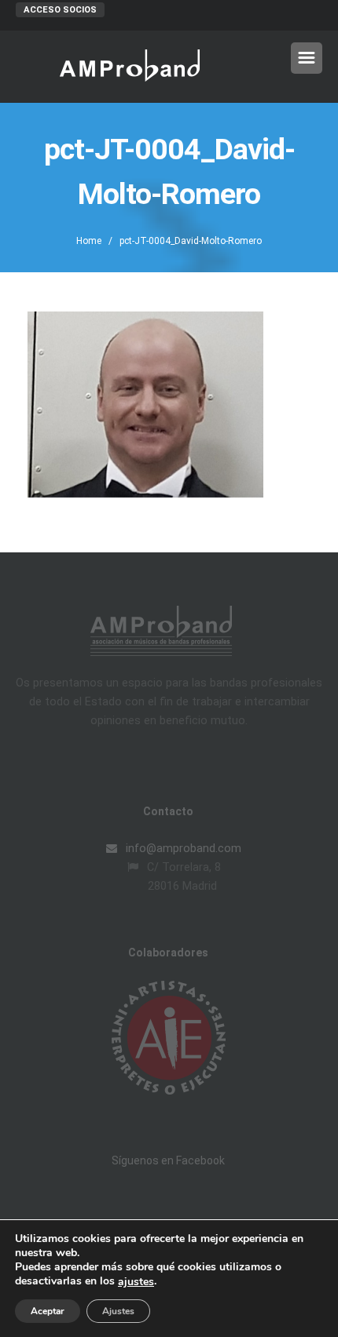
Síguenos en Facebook (168, 1160)
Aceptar (47, 1311)
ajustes (136, 1282)
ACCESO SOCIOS (60, 10)
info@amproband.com (182, 848)
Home (88, 240)
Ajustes (118, 1311)
